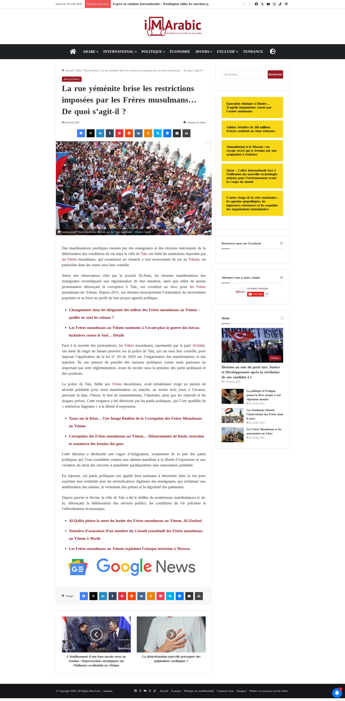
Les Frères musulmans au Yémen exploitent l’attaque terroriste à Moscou (129, 548)
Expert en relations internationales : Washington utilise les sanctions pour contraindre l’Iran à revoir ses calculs (189, 4)
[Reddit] (129, 133)
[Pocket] (161, 596)
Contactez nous (225, 690)
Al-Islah (198, 345)
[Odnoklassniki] (148, 133)
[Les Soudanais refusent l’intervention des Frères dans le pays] (233, 415)
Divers (202, 51)
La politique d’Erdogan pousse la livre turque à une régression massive (264, 395)
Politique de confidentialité (199, 690)
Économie (180, 51)
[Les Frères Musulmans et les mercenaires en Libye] (233, 434)
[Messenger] (167, 133)
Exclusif (226, 51)
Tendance (253, 51)
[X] (91, 133)
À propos (176, 690)
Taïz (143, 253)
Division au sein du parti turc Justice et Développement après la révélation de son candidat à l (251, 372)
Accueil (68, 70)
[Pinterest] (119, 133)
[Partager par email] (177, 133)
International (118, 51)
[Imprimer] (186, 133)
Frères (117, 383)
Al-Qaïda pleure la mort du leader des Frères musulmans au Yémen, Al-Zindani (135, 520)
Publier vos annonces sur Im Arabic (268, 690)
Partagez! (242, 690)
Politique (152, 51)
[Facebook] (81, 133)
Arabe (89, 51)
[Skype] (158, 133)
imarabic (108, 690)
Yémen (193, 259)
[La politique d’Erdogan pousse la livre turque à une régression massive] (233, 396)
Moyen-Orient (91, 70)
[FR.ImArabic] (172, 26)
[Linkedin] (100, 133)
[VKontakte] (139, 133)
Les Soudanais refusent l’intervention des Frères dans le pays (265, 414)
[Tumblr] (110, 133)
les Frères (69, 259)
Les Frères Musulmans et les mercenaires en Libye (264, 431)
